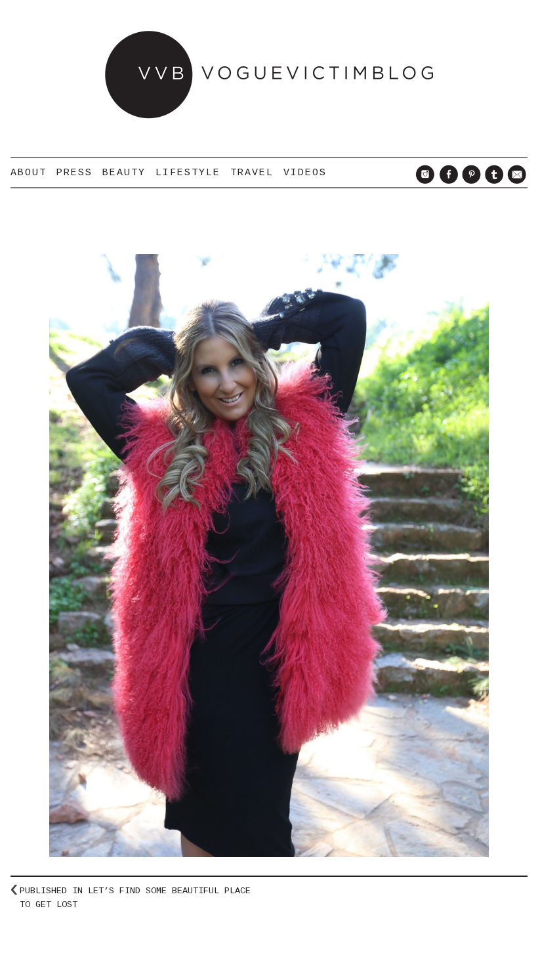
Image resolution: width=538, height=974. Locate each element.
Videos (305, 172)
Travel (252, 172)
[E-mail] (515, 180)
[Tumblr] (492, 180)
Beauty (124, 172)
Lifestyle (187, 172)
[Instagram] (423, 180)
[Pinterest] (469, 180)
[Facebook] (446, 180)
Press (74, 172)
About (28, 172)
